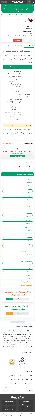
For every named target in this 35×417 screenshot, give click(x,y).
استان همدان (29, 223)
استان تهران (29, 179)
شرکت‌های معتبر (9, 409)
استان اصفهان (29, 182)
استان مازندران (28, 227)
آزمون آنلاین (9, 407)
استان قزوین (29, 199)
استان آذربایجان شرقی (27, 193)
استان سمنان (29, 244)
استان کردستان (28, 271)
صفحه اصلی (29, 15)
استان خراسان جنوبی (27, 241)
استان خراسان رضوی (27, 186)
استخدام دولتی (25, 401)
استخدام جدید (25, 409)
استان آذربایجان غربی (27, 258)
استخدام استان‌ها (9, 404)
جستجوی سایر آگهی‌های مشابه (17, 156)
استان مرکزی (29, 213)
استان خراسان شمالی (27, 268)
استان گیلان (29, 203)
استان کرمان (29, 206)
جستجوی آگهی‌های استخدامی (20, 15)
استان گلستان (29, 254)
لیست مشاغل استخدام (26, 285)
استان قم (30, 210)
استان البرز (29, 189)
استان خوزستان (28, 217)
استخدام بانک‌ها (9, 401)
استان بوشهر (29, 237)
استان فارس (29, 196)
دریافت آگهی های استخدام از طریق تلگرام (21, 379)
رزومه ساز (26, 407)
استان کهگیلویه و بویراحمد (26, 282)
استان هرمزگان (28, 234)
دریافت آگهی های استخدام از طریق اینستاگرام (20, 383)
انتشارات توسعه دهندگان (19, 19)
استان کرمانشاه (28, 247)
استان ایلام (29, 278)
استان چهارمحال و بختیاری (26, 261)
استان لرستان (29, 275)
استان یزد (30, 230)
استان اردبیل (29, 265)
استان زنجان (29, 220)
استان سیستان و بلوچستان (26, 251)
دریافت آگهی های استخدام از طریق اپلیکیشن (20, 376)
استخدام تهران (25, 404)
